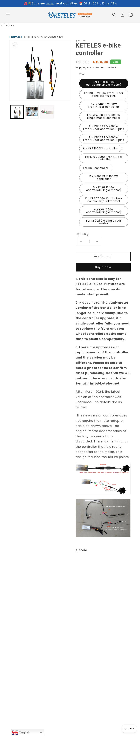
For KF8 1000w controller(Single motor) (103, 211)
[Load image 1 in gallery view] (17, 111)
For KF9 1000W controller (100, 148)
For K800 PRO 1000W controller (103, 178)
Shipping (81, 67)
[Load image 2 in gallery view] (32, 111)
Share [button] (83, 550)
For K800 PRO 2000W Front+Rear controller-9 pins (103, 127)
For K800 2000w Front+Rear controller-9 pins (103, 94)
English (24, 732)
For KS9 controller (95, 168)
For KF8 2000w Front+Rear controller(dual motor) (103, 200)
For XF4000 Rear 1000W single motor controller (103, 116)
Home (14, 37)
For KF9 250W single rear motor (103, 222)
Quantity (82, 234)
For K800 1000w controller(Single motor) (103, 83)
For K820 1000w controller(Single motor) (103, 188)
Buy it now (103, 267)
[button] (8, 15)
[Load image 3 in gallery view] (47, 111)
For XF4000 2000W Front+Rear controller (103, 105)
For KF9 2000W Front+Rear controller (103, 158)
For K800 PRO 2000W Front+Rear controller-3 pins (103, 139)
